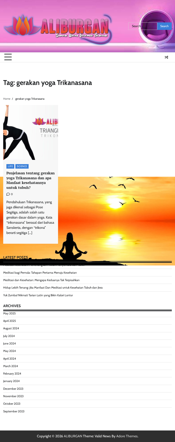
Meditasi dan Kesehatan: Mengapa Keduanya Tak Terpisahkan (41, 280)
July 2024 (9, 336)
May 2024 (9, 351)
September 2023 (13, 411)
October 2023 (11, 403)
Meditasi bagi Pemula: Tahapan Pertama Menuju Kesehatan (40, 272)
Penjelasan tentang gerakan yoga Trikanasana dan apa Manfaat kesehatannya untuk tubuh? (30, 180)
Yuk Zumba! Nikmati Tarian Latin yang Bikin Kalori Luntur (38, 295)
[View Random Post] (166, 57)
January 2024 (11, 381)
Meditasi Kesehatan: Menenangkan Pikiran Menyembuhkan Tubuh (44, 265)
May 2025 (9, 313)
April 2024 (9, 358)
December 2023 (13, 388)
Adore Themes (127, 436)
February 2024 (12, 373)
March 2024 (10, 366)
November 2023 (13, 396)
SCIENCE (22, 166)
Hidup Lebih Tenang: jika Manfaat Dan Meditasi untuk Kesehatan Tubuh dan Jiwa (53, 287)
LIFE (10, 166)
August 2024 (11, 328)
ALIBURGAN (73, 436)
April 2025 (9, 320)
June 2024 (9, 343)
